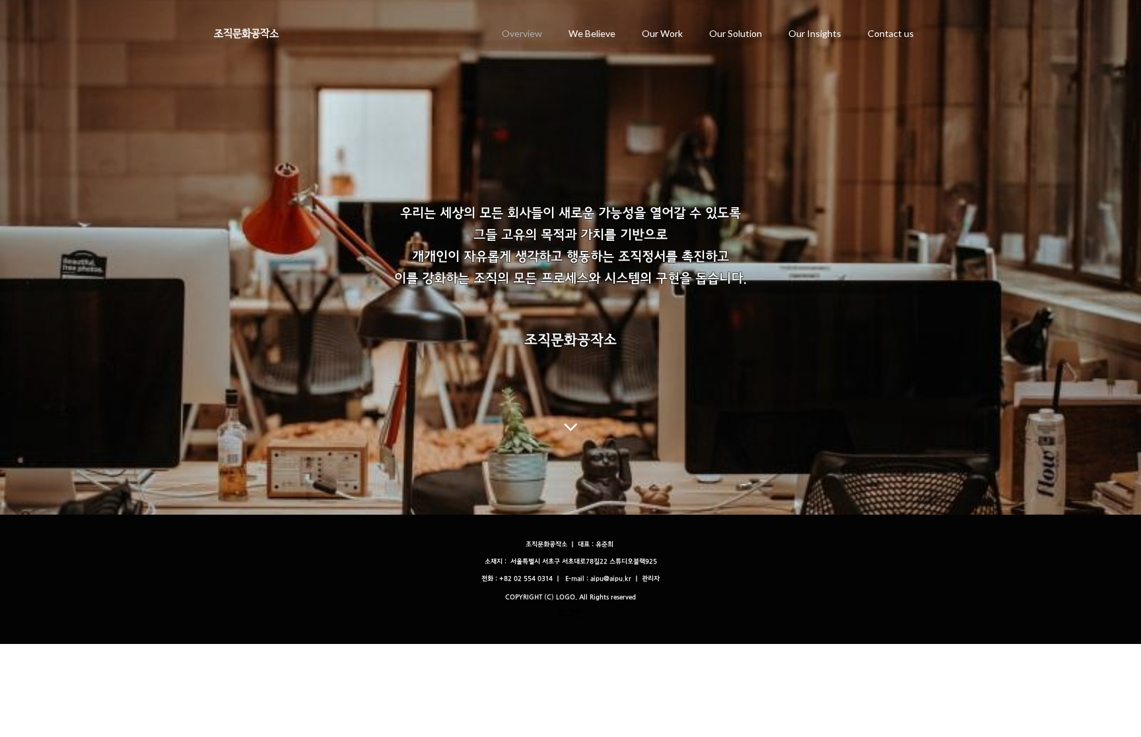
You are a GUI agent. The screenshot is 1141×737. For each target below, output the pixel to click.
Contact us (891, 33)
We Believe (592, 33)
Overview (522, 33)
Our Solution (735, 33)
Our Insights (814, 33)
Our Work (662, 33)
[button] (651, 579)
